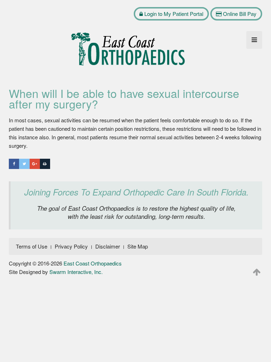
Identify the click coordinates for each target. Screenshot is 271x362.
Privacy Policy (71, 246)
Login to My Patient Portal (173, 13)
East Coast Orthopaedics (93, 263)
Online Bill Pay (239, 13)
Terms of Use (31, 246)
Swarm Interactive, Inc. (76, 271)
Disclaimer (107, 246)
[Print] (45, 164)
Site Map (137, 246)
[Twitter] (24, 164)
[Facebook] (14, 164)
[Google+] (35, 164)
